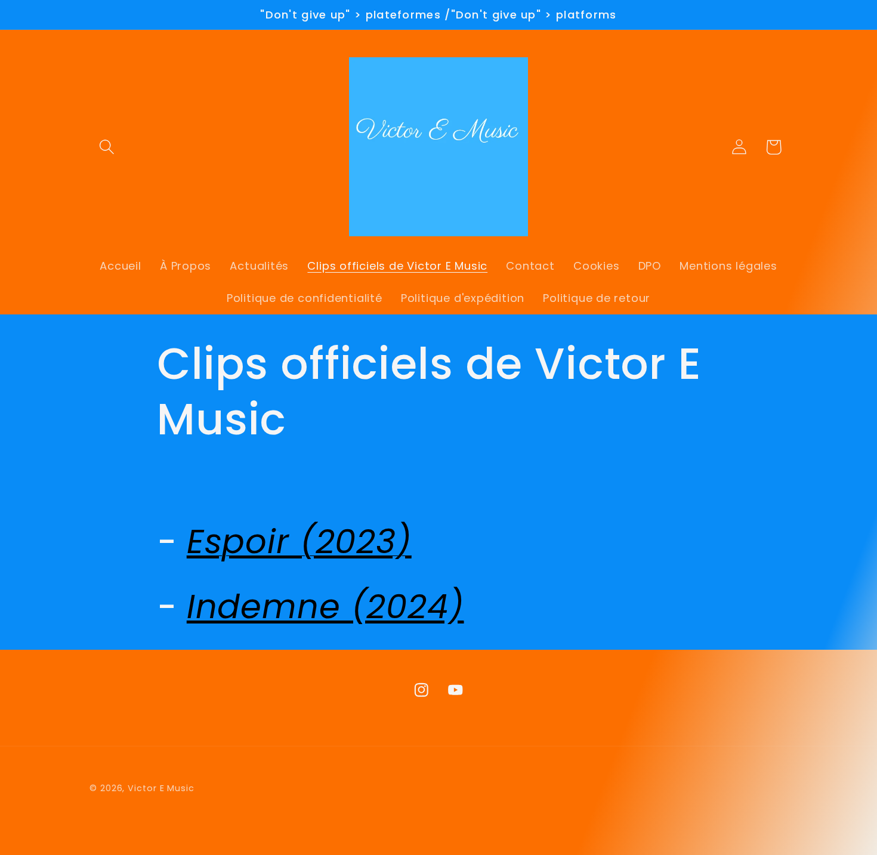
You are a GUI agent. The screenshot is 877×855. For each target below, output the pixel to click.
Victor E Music (161, 788)
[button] (106, 147)
